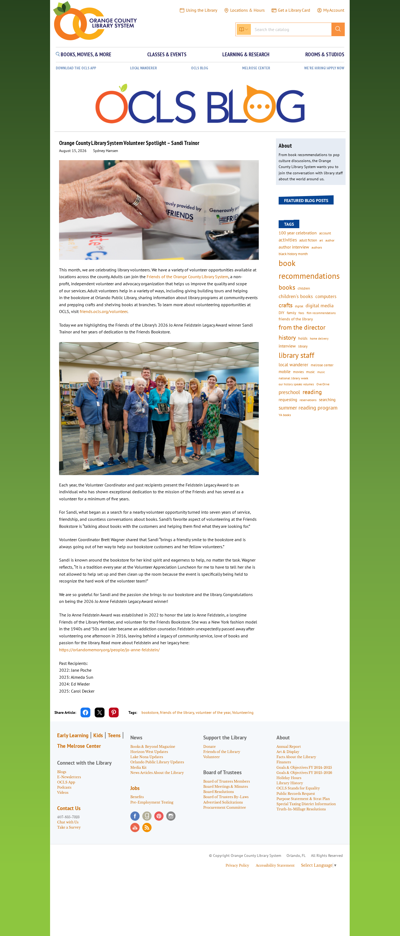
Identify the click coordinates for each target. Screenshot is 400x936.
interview (287, 346)
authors (317, 247)
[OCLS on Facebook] (135, 816)
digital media (320, 305)
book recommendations (309, 269)
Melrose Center (256, 68)
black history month (293, 253)
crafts (286, 305)
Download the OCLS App (76, 68)
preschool (289, 392)
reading (312, 392)
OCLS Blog (199, 68)
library (302, 346)
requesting (288, 399)
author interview (294, 247)
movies (298, 371)
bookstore (149, 712)
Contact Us (69, 808)
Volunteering (243, 712)
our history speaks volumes (296, 384)
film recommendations (321, 313)
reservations (308, 400)
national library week (293, 378)
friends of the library (177, 712)
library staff (296, 355)
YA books (285, 415)
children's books (296, 296)
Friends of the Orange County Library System (187, 276)
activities (288, 240)
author (329, 240)
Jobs (135, 788)
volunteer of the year (213, 712)
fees (301, 313)
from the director (302, 327)
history (287, 337)
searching (327, 399)
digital (299, 306)
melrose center (322, 365)
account (325, 233)
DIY (281, 312)
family (291, 312)
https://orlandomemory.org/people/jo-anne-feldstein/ (109, 649)
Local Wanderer (143, 68)
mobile (285, 371)
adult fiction (308, 240)
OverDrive (323, 384)
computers (325, 296)
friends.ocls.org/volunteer (103, 311)
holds (302, 338)
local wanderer (293, 365)
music (310, 371)
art (321, 240)
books (287, 287)
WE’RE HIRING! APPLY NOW (324, 68)
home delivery (319, 338)
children (304, 288)
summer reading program (308, 407)
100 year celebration (298, 232)
